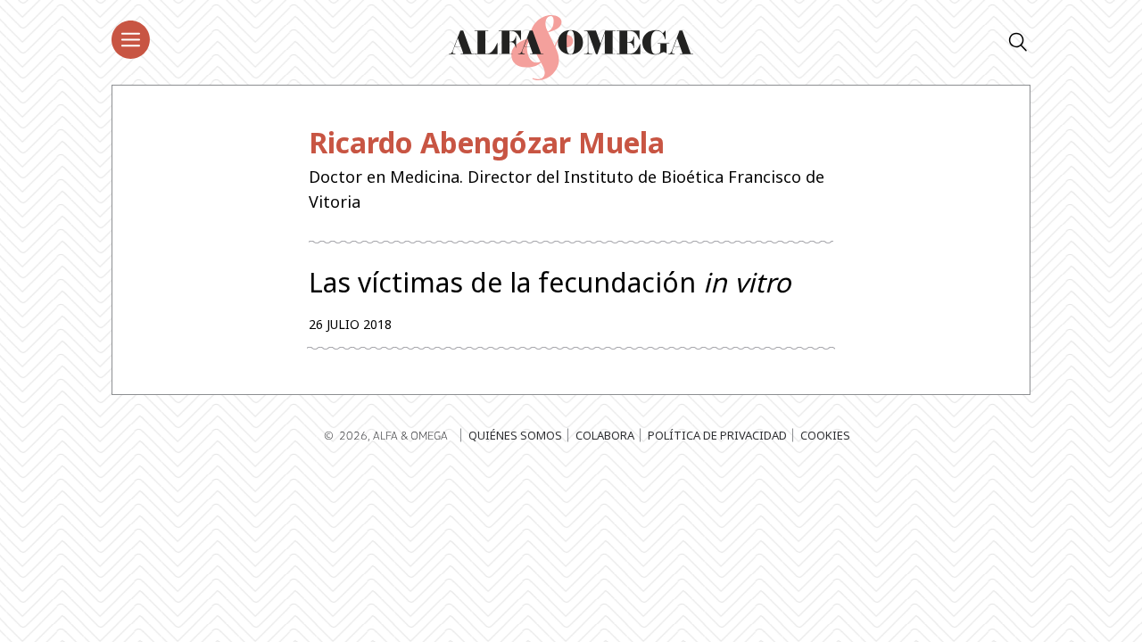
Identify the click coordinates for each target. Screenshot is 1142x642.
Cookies (825, 435)
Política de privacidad (717, 435)
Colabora (604, 435)
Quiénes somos (515, 435)
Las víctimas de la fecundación (549, 283)
